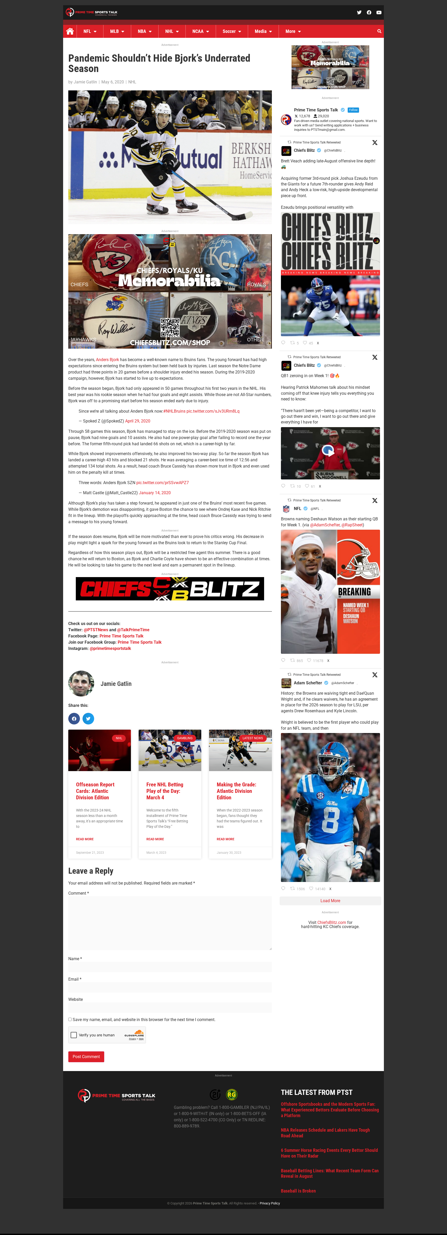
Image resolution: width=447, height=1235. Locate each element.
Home (70, 31)
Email (74, 979)
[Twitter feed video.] (330, 453)
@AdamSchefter (325, 524)
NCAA (198, 31)
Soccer (229, 31)
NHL (169, 31)
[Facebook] (369, 12)
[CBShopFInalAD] (170, 347)
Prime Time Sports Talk (122, 636)
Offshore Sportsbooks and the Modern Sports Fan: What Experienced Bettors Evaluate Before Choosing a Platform (330, 1109)
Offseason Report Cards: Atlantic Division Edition (95, 791)
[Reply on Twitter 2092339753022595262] (284, 486)
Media (260, 31)
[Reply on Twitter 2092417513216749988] (284, 343)
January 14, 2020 (155, 492)
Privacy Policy (270, 1203)
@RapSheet (352, 524)
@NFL (315, 509)
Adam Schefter (308, 682)
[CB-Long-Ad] (170, 599)
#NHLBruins (174, 411)
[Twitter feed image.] (330, 274)
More (290, 31)
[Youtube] (379, 12)
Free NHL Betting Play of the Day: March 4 (164, 791)
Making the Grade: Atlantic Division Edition (236, 791)
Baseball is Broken (298, 1191)
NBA (142, 31)
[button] (379, 31)
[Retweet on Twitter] (289, 142)
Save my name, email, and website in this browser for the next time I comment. (144, 1020)
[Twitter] (359, 12)
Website (75, 999)
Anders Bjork (107, 359)
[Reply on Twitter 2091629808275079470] (284, 889)
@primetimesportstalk (110, 648)
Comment (78, 893)
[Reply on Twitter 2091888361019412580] (284, 660)
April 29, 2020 (137, 421)
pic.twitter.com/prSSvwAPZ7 (162, 482)
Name (75, 959)
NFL (87, 31)
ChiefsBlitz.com (331, 922)
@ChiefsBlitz (333, 150)
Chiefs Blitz (304, 150)
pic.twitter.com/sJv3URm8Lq (213, 411)
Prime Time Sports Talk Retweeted (317, 142)
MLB (114, 31)
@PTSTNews (96, 629)
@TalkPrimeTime (133, 629)
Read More (85, 839)
